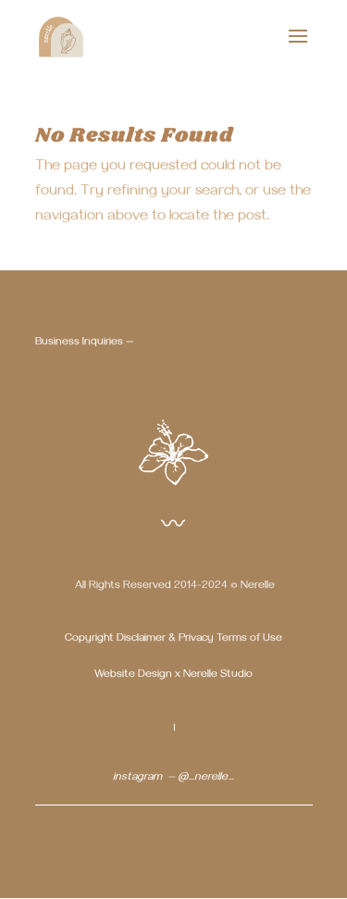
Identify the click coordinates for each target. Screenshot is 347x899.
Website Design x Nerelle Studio (173, 675)
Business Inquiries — (84, 343)
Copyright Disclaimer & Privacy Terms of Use (173, 639)
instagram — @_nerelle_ (173, 778)
